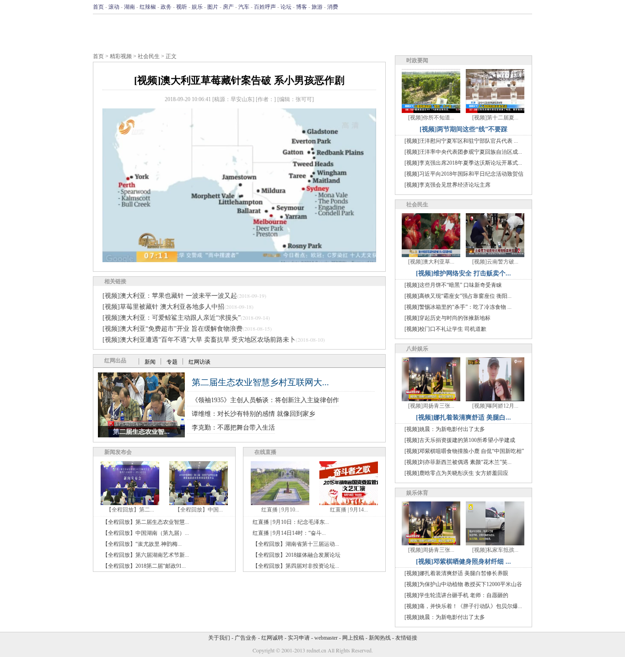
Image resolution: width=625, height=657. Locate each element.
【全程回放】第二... (130, 509)
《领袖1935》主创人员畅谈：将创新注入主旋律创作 (265, 400)
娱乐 (197, 7)
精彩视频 (121, 56)
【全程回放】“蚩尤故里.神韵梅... (142, 544)
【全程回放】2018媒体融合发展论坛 (296, 555)
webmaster (326, 638)
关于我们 (219, 638)
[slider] (239, 245)
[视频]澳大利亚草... (431, 261)
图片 (212, 7)
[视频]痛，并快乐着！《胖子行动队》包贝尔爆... (463, 606)
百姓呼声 (265, 7)
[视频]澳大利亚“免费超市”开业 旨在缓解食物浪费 (172, 328)
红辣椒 (148, 7)
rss (526, 7)
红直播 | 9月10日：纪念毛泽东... (291, 522)
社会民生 (149, 56)
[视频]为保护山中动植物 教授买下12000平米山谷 (463, 584)
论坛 (285, 7)
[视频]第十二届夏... (495, 117)
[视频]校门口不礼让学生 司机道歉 (445, 329)
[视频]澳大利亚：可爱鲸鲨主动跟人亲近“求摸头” (171, 317)
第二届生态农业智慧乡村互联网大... (260, 382)
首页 (98, 7)
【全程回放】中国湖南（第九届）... (145, 533)
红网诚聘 (272, 638)
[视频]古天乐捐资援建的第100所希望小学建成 (459, 440)
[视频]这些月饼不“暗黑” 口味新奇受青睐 (453, 285)
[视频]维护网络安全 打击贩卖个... (463, 273)
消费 (332, 7)
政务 (166, 7)
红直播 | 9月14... (349, 509)
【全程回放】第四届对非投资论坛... (296, 566)
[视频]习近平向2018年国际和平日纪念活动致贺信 (463, 174)
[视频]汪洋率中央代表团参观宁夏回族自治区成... (463, 152)
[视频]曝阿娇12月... (495, 406)
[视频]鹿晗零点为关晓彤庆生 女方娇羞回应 (456, 473)
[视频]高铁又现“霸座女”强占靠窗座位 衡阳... (458, 296)
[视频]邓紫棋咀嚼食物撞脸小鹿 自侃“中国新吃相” (464, 451)
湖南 (129, 7)
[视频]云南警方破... (495, 261)
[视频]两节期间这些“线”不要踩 (463, 129)
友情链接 (406, 638)
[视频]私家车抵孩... (495, 550)
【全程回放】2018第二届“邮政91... (144, 566)
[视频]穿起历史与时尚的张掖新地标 (447, 318)
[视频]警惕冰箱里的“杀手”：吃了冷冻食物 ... (458, 307)
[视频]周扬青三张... (431, 406)
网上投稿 (353, 638)
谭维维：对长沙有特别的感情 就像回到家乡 (253, 413)
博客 (301, 7)
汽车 (243, 7)
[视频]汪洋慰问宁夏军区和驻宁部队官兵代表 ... (461, 141)
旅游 (317, 7)
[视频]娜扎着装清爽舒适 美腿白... (463, 417)
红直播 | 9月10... (280, 509)
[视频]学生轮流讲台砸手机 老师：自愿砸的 (456, 595)
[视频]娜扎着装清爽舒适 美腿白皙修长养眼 (456, 573)
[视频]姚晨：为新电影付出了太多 (444, 429)
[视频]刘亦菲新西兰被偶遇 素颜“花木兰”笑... (458, 462)
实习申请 (299, 638)
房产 (228, 7)
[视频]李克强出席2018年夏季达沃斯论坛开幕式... (463, 163)
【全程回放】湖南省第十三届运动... (296, 544)
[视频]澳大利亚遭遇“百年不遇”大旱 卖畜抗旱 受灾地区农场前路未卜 (199, 339)
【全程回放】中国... (199, 509)
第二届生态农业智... (141, 431)
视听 (181, 7)
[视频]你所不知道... (431, 117)
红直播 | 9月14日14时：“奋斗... (289, 533)
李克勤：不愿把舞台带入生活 (233, 427)
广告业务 (246, 638)
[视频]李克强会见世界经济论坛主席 (447, 185)
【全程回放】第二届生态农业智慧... (145, 522)
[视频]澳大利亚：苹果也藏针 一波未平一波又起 (169, 295)
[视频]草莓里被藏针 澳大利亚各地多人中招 (163, 306)
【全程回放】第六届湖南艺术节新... (145, 555)
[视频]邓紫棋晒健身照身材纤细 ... (463, 561)
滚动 (113, 7)
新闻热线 (380, 638)
